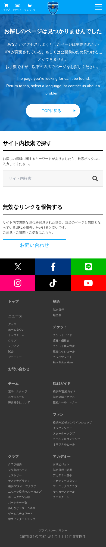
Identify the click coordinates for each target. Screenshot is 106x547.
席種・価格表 (61, 340)
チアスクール (61, 497)
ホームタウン (16, 329)
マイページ (29, 10)
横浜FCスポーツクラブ (22, 486)
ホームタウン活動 (19, 497)
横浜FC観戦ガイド (64, 391)
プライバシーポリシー (53, 530)
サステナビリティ (19, 480)
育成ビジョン (61, 464)
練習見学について (19, 402)
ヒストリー (15, 475)
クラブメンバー (62, 428)
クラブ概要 (15, 464)
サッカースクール (64, 491)
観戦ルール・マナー (65, 402)
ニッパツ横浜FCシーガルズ (25, 491)
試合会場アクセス (64, 396)
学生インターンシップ (21, 518)
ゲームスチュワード (20, 513)
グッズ (12, 324)
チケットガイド (62, 335)
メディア (13, 346)
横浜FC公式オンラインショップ (72, 422)
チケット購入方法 (64, 346)
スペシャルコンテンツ (66, 438)
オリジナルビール (64, 444)
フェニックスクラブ (65, 486)
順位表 (57, 315)
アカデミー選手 (62, 475)
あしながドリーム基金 (21, 508)
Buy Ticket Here (63, 362)
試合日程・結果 (62, 469)
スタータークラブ (64, 433)
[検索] (96, 179)
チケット (17, 9)
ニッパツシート (62, 356)
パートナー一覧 (17, 502)
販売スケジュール (64, 351)
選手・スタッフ (17, 391)
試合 (11, 351)
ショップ (5, 9)
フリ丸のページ (17, 469)
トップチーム (16, 335)
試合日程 (58, 309)
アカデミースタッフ (65, 480)
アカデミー (15, 356)
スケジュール (16, 396)
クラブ (12, 340)
